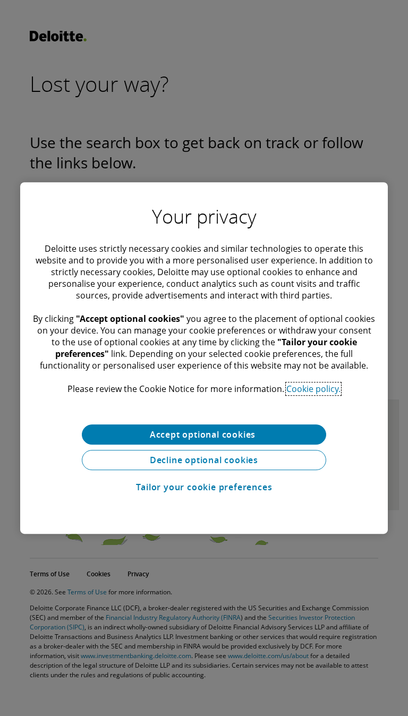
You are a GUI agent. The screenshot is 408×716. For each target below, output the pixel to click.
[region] (204, 358)
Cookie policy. (313, 389)
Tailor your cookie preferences (204, 487)
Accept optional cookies (204, 434)
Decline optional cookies (204, 460)
